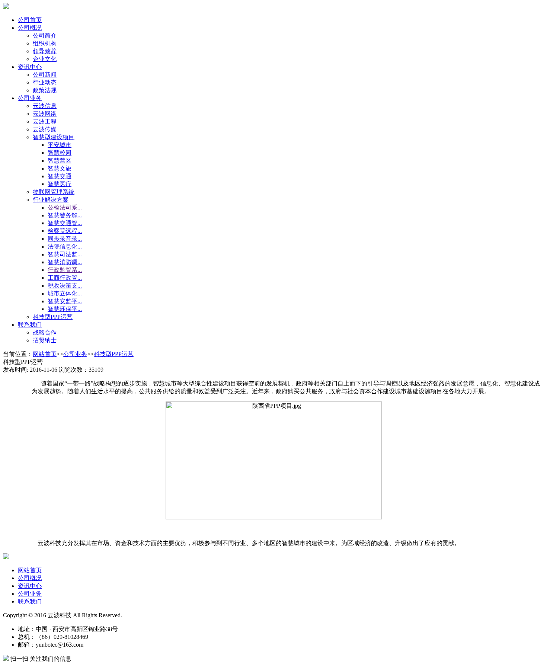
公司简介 (45, 35)
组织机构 (45, 43)
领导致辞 (45, 51)
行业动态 (45, 82)
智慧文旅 (59, 168)
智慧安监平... (65, 301)
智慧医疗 (59, 184)
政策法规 (45, 90)
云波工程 (45, 121)
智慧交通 (59, 176)
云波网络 (45, 114)
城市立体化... (65, 293)
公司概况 (30, 28)
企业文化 (45, 59)
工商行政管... (65, 278)
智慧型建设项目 (53, 137)
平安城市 (59, 145)
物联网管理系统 (53, 192)
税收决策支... (65, 285)
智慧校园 (59, 153)
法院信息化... (65, 246)
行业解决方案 (50, 199)
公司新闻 (45, 74)
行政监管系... (65, 270)
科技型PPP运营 (53, 317)
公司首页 (30, 20)
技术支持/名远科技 (149, 615)
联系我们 (30, 324)
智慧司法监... (65, 254)
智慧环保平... (65, 309)
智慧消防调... (65, 262)
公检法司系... (65, 207)
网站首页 (45, 354)
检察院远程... (65, 231)
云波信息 (45, 106)
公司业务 (30, 98)
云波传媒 (45, 129)
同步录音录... (65, 239)
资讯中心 (30, 67)
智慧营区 (59, 160)
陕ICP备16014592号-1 (205, 615)
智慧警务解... (65, 215)
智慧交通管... (65, 223)
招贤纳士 (45, 340)
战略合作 (45, 332)
